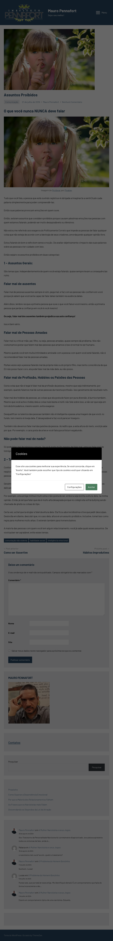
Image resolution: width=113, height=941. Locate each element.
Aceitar (91, 487)
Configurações (74, 487)
